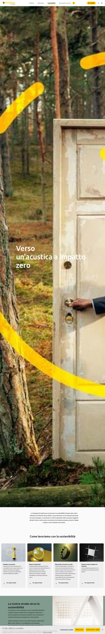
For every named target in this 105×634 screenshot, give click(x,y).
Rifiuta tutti (79, 629)
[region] (52, 630)
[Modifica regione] (102, 3)
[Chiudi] (102, 629)
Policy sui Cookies (47, 632)
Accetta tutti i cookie (92, 629)
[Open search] (98, 3)
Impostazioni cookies (66, 629)
